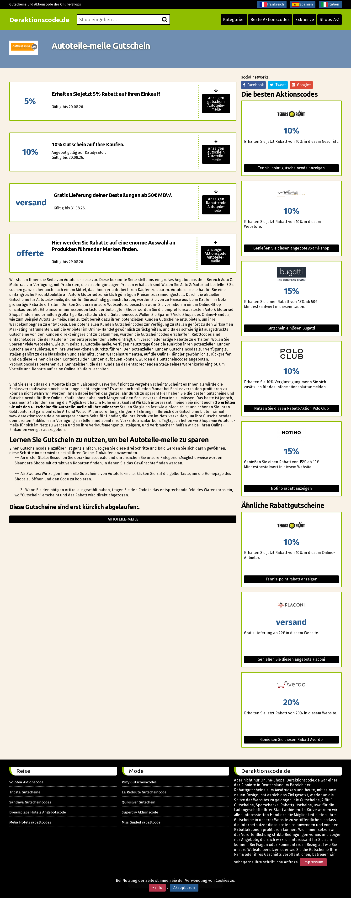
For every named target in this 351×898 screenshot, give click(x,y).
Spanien (306, 4)
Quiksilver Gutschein (138, 802)
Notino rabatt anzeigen (291, 488)
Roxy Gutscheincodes (139, 782)
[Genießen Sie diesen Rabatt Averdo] (291, 685)
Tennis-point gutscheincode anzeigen (291, 168)
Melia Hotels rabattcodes (30, 822)
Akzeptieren (184, 887)
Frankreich (275, 4)
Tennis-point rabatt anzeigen (291, 579)
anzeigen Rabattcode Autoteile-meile (216, 205)
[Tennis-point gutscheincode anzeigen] (291, 113)
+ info (157, 887)
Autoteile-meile (123, 519)
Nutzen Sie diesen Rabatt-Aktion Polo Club (291, 408)
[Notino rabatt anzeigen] (291, 434)
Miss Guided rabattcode (141, 822)
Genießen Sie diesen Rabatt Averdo (291, 739)
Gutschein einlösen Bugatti (291, 328)
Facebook (254, 85)
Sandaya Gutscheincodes (30, 802)
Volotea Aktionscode (26, 782)
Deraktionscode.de (39, 19)
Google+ (303, 85)
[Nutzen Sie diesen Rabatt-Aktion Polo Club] (291, 354)
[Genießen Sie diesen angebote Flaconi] (291, 605)
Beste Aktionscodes (270, 19)
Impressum (313, 862)
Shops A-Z (329, 19)
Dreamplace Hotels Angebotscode (37, 812)
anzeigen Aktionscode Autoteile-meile (215, 255)
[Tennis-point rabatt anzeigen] (291, 525)
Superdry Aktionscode (140, 812)
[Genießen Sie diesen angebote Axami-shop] (291, 194)
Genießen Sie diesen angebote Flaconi (291, 659)
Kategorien (234, 19)
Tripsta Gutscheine (24, 792)
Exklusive (304, 19)
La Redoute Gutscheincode (144, 792)
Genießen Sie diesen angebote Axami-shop (291, 248)
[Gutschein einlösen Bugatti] (291, 274)
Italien (333, 4)
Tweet (279, 85)
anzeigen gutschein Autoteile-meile (216, 104)
